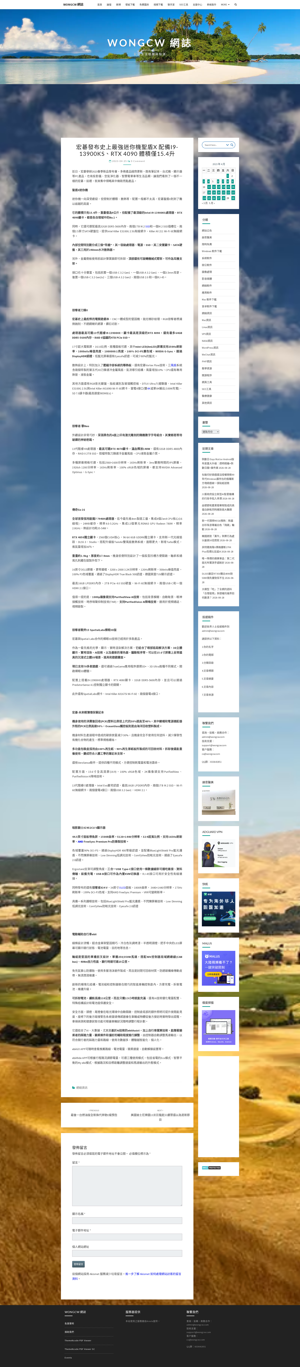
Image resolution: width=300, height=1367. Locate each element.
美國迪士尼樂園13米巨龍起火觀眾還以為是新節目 (160, 1115)
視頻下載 (158, 4)
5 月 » (212, 203)
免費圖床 (144, 4)
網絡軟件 (207, 285)
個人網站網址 (80, 1247)
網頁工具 (207, 382)
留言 (76, 1162)
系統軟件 (207, 258)
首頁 (99, 4)
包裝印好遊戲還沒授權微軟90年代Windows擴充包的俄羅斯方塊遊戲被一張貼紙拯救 (218, 479)
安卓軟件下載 (209, 306)
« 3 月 (205, 203)
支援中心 (197, 4)
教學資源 (207, 368)
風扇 (173, 365)
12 (214, 187)
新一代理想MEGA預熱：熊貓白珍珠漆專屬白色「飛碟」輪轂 (218, 525)
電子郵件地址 (81, 1230)
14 (223, 187)
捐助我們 (69, 1332)
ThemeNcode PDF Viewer (78, 1340)
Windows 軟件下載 (212, 251)
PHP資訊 (207, 361)
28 (223, 198)
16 (233, 187)
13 (219, 187)
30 (233, 198)
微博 (118, 4)
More (224, 4)
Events (68, 1357)
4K (148, 388)
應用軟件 (207, 292)
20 (219, 192)
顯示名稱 (78, 1214)
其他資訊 (207, 402)
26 (214, 198)
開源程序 (207, 375)
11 (209, 187)
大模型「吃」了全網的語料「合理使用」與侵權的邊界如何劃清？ (218, 593)
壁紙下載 (130, 4)
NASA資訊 (207, 340)
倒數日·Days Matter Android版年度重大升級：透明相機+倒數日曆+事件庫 (218, 463)
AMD (80, 841)
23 (233, 192)
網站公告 (207, 230)
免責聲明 (69, 1323)
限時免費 (207, 244)
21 (223, 192)
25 (209, 198)
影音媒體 (207, 278)
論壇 (109, 4)
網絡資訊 (82, 1088)
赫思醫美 (207, 237)
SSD (147, 226)
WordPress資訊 (210, 347)
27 (219, 198)
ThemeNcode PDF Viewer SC (80, 1349)
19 (214, 192)
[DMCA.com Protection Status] (211, 1168)
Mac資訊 (206, 320)
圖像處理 (207, 271)
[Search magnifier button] (232, 145)
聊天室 (171, 4)
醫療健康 (207, 395)
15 (228, 187)
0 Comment (138, 161)
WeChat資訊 (208, 354)
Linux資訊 (207, 327)
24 (204, 198)
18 (209, 192)
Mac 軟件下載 (209, 299)
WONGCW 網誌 (73, 4)
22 (228, 192)
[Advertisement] (150, 114)
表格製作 (211, 4)
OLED (122, 887)
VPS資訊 (206, 334)
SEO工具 (183, 4)
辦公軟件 (207, 265)
